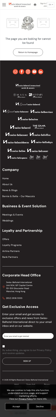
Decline (40, 406)
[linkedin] (40, 72)
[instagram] (28, 72)
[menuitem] (28, 178)
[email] (15, 72)
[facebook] (21, 72)
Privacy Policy (26, 398)
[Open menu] (4, 4)
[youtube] (34, 72)
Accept (16, 406)
